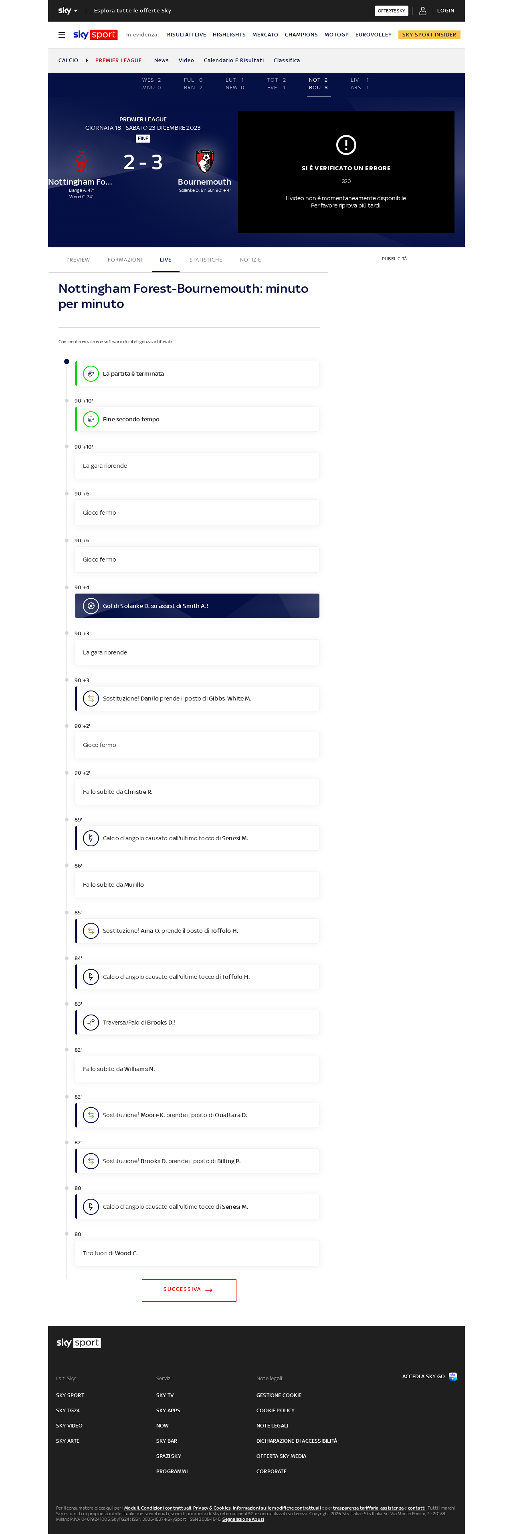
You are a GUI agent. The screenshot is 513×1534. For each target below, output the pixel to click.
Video (186, 60)
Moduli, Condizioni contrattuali (157, 1508)
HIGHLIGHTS (229, 35)
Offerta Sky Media (281, 1456)
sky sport (70, 1395)
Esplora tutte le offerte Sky (133, 11)
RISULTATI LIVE (186, 35)
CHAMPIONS (301, 35)
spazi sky (168, 1456)
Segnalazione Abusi (243, 1519)
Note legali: (269, 1378)
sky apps (168, 1410)
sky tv (165, 1395)
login (445, 11)
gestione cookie (278, 1395)
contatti (417, 1508)
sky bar (166, 1441)
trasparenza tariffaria (355, 1508)
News (161, 60)
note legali (272, 1426)
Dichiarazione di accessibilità (296, 1441)
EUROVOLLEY (373, 35)
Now (162, 1426)
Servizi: (164, 1378)
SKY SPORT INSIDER (429, 35)
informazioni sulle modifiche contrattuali (277, 1508)
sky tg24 (68, 1410)
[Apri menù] (62, 35)
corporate (271, 1471)
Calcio (69, 60)
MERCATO (265, 35)
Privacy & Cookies (212, 1508)
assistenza (392, 1508)
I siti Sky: (66, 1378)
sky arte (68, 1441)
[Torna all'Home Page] (95, 35)
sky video (69, 1426)
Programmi (172, 1471)
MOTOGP (337, 35)
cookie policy (275, 1410)
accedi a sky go (423, 1376)
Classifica (287, 60)
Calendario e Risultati (234, 60)
